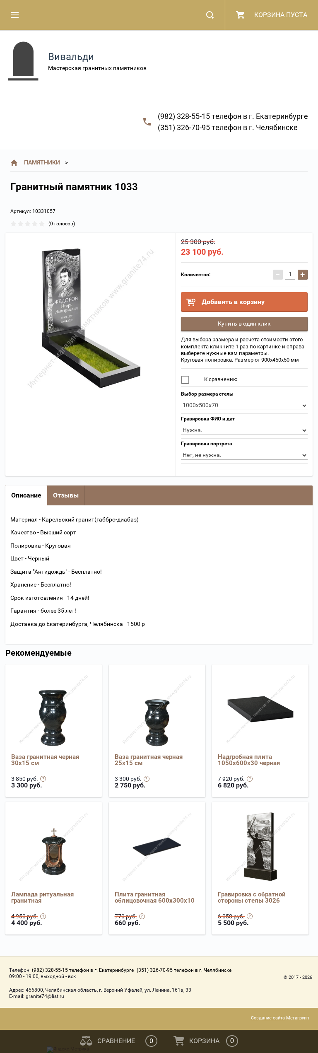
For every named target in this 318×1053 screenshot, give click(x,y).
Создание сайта (268, 1018)
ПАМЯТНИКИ (42, 162)
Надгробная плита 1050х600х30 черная (249, 760)
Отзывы (66, 495)
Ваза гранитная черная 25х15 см (149, 760)
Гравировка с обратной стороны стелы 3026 (252, 897)
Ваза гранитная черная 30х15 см (45, 760)
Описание (26, 495)
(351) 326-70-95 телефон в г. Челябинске (228, 127)
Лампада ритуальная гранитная (42, 897)
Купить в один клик (244, 323)
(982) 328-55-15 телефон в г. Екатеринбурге (233, 116)
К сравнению (220, 379)
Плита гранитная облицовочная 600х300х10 (155, 897)
